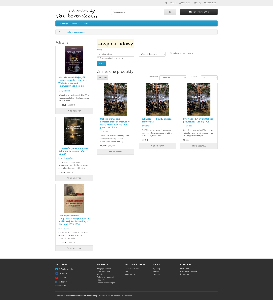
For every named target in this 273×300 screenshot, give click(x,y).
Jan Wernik (104, 131)
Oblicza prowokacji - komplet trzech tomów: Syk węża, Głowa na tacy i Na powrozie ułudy (115, 123)
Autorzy (156, 271)
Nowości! (75, 23)
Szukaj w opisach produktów (111, 58)
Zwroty (128, 271)
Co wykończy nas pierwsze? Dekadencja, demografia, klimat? (73, 151)
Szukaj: (100, 49)
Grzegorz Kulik (64, 91)
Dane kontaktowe (132, 268)
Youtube (62, 277)
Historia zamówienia (188, 271)
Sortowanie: (152, 77)
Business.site (60, 285)
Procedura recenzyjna (106, 283)
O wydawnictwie (103, 271)
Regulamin (101, 280)
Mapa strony (130, 274)
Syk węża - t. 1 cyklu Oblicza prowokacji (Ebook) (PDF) (198, 120)
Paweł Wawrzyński (65, 158)
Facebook (63, 273)
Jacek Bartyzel (64, 228)
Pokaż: (194, 77)
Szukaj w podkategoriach (183, 53)
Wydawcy (156, 268)
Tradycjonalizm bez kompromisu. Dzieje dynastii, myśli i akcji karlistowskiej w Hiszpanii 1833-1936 (73, 219)
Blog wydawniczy (104, 268)
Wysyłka (100, 274)
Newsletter (184, 274)
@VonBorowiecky (66, 269)
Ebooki (86, 23)
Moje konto (184, 268)
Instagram (63, 282)
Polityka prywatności (105, 277)
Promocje (64, 23)
